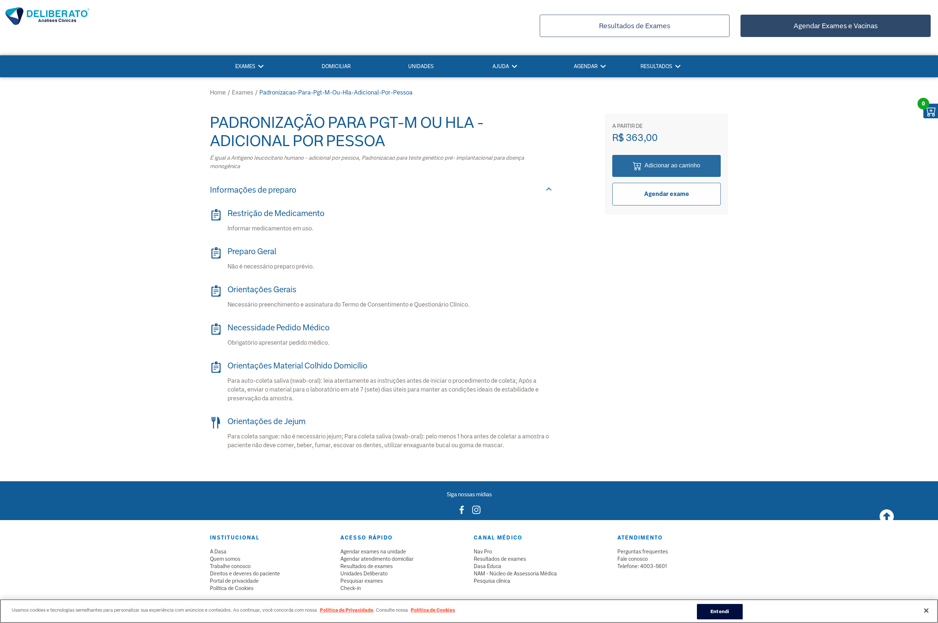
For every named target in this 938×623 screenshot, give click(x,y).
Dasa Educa (487, 566)
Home (218, 92)
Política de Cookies (232, 588)
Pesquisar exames (361, 581)
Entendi (719, 611)
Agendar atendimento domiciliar (377, 559)
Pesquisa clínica (492, 581)
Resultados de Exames (634, 26)
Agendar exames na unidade (373, 552)
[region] (469, 611)
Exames (245, 66)
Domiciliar (336, 66)
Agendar (586, 66)
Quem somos (225, 559)
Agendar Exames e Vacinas (836, 26)
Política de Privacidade (346, 610)
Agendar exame (666, 193)
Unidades (421, 66)
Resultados (656, 66)
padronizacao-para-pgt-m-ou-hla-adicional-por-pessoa (336, 92)
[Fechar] (926, 610)
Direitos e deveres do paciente (245, 573)
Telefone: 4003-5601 (642, 566)
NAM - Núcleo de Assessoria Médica (515, 573)
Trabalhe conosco (230, 566)
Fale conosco (632, 559)
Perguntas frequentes (642, 552)
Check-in (350, 588)
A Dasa (218, 552)
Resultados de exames (366, 566)
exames (242, 92)
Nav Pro (483, 552)
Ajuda (500, 66)
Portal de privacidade (234, 581)
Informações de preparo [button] (253, 189)
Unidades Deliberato (364, 573)
